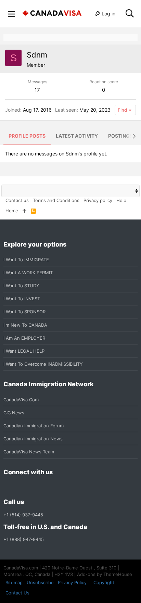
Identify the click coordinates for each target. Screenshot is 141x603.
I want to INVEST (21, 298)
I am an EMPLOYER (24, 338)
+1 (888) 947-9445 (23, 539)
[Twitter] (44, 487)
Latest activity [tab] (77, 136)
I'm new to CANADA (25, 325)
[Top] (24, 210)
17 (37, 90)
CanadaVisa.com (21, 399)
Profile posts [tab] (27, 136)
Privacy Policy (72, 582)
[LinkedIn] (32, 487)
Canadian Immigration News (33, 438)
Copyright (103, 582)
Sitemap (14, 582)
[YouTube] (57, 487)
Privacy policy (98, 200)
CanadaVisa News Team (28, 451)
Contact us (17, 200)
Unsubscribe (40, 582)
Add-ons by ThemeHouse (104, 574)
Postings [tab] (120, 136)
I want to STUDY (21, 285)
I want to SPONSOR (24, 311)
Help (121, 200)
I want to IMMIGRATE (26, 259)
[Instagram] (20, 487)
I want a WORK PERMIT (28, 272)
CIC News (13, 412)
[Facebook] (7, 487)
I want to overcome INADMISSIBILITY (43, 364)
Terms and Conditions (56, 200)
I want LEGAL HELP (23, 351)
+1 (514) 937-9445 (23, 514)
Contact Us (17, 592)
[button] (11, 13)
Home (11, 210)
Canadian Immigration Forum (33, 425)
